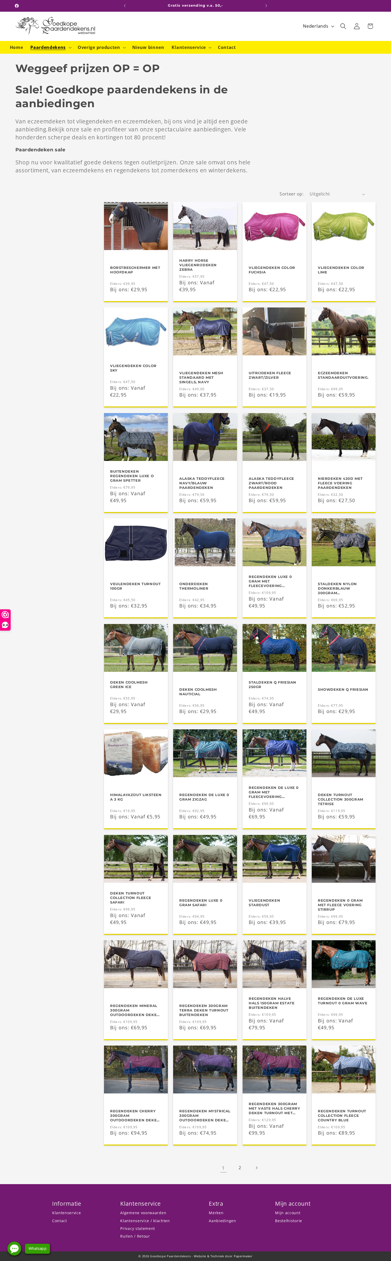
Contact (59, 1220)
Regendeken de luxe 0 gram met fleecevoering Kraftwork (274, 792)
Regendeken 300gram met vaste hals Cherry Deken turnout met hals (274, 1109)
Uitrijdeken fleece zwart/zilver (270, 375)
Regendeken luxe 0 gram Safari (200, 902)
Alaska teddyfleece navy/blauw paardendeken (202, 482)
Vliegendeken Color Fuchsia (272, 269)
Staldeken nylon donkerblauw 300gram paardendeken (337, 588)
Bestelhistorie (288, 1220)
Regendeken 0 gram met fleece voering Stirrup (340, 904)
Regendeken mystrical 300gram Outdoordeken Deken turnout (205, 1115)
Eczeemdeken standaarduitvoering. (343, 375)
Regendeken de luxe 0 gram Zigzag (204, 797)
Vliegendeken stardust (264, 902)
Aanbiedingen (222, 1220)
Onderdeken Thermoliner (194, 586)
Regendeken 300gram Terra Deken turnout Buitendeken (203, 1010)
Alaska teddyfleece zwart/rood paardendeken (271, 482)
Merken (216, 1212)
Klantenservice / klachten (145, 1220)
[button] (50, 47)
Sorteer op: (291, 194)
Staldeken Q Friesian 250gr (272, 684)
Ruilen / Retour (135, 1236)
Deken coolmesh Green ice (129, 684)
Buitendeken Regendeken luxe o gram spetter (132, 475)
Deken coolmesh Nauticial (198, 691)
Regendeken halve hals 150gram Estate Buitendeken (271, 1003)
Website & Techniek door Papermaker (223, 1256)
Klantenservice (66, 1212)
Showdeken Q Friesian (343, 689)
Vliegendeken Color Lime (341, 269)
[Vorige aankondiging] (125, 6)
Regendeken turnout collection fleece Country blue (342, 1115)
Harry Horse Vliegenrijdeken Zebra (198, 265)
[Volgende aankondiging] (266, 6)
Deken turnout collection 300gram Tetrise (340, 799)
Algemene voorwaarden (143, 1212)
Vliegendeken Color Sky (133, 368)
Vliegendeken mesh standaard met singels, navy (201, 377)
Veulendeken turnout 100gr (135, 586)
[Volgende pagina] (256, 1168)
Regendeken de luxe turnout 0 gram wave (342, 1000)
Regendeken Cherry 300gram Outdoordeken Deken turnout (135, 1115)
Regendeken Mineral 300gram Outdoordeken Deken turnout (135, 1010)
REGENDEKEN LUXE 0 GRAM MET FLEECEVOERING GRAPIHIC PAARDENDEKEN (270, 581)
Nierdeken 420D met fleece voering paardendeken (340, 482)
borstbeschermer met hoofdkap (135, 269)
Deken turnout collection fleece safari (130, 897)
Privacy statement (137, 1228)
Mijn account (287, 1212)
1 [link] (223, 1167)
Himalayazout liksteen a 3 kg (136, 797)
